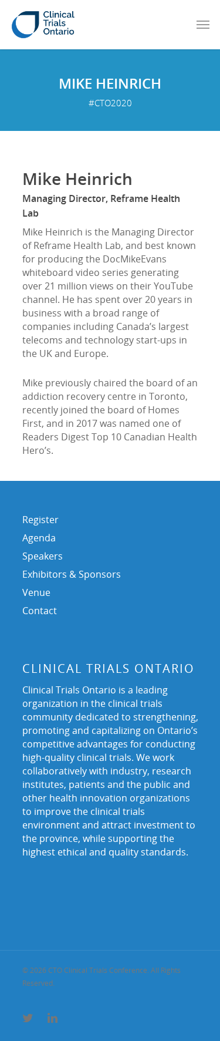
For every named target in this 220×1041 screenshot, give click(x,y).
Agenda (39, 537)
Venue (36, 592)
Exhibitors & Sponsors (71, 574)
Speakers (42, 556)
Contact (39, 610)
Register (40, 519)
